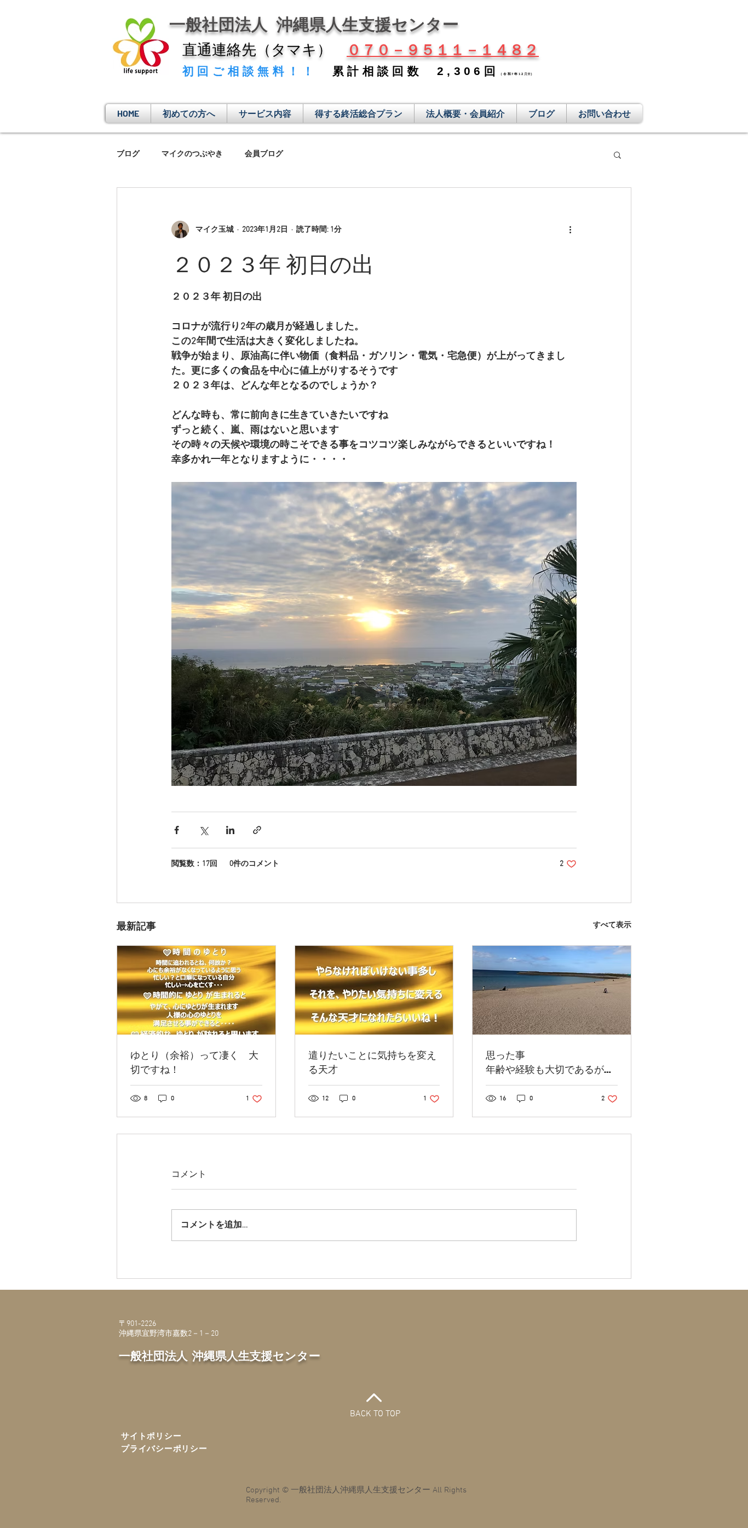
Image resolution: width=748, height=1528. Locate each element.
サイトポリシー (151, 1436)
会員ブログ (264, 154)
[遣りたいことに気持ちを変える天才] (374, 990)
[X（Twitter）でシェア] (203, 830)
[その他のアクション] (570, 229)
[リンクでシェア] (257, 830)
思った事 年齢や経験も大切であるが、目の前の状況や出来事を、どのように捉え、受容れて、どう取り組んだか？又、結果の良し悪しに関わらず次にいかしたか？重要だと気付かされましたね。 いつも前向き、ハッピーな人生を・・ (552, 1062)
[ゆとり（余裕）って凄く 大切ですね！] (196, 990)
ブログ (128, 154)
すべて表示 (612, 925)
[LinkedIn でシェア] (230, 830)
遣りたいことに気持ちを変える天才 (372, 1062)
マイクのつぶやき (192, 154)
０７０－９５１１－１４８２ (443, 50)
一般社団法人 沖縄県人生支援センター (219, 1355)
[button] (617, 154)
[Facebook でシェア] (176, 830)
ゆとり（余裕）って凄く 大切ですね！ (194, 1062)
